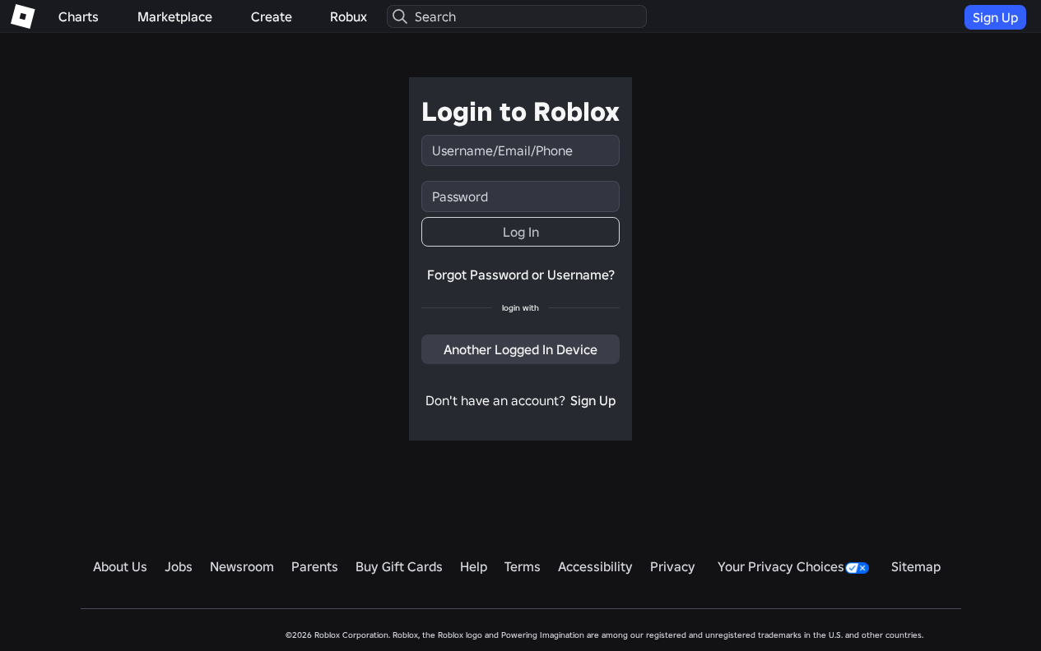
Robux (348, 16)
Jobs (179, 566)
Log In (521, 232)
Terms (522, 566)
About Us (120, 566)
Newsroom (242, 566)
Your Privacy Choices (781, 566)
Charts (78, 16)
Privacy (672, 566)
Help (473, 566)
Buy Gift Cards (399, 566)
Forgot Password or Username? (521, 274)
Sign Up (995, 17)
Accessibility (595, 566)
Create (271, 16)
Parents (314, 566)
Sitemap (916, 566)
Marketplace (174, 16)
